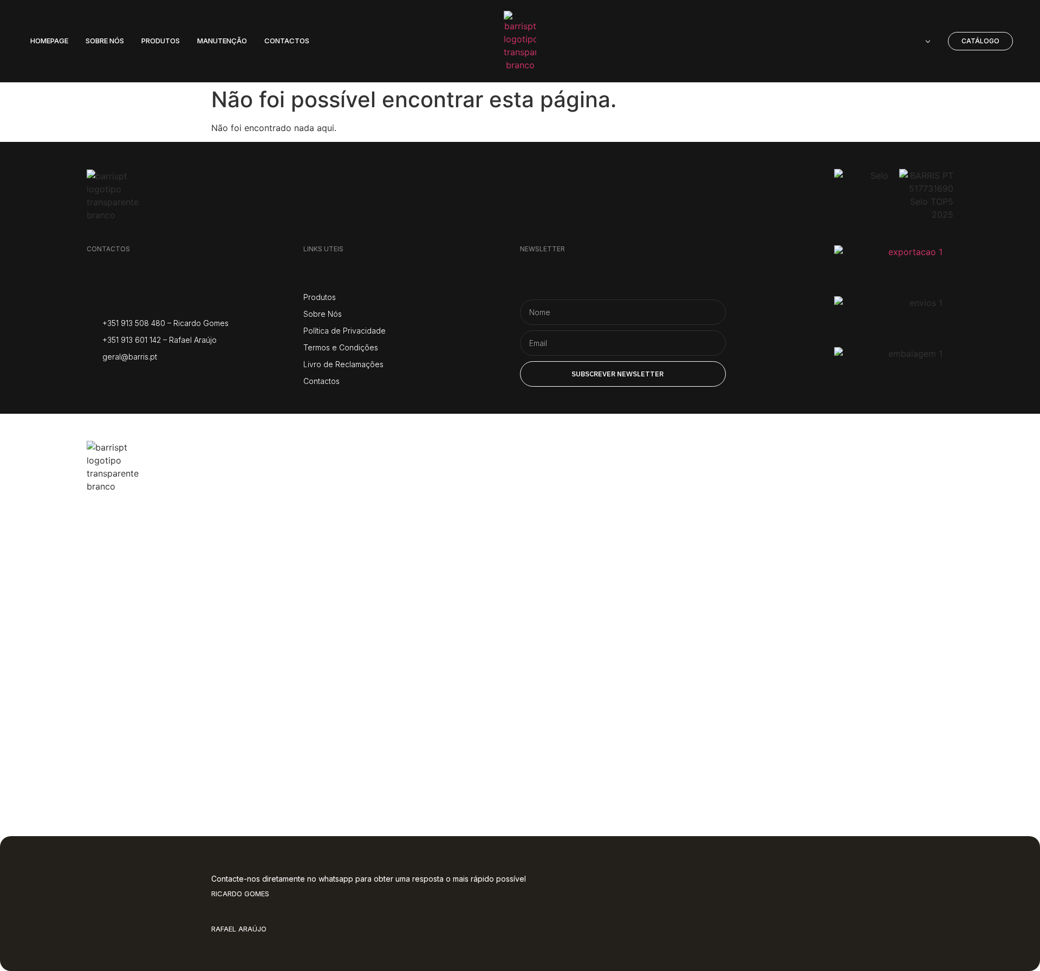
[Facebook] (120, 380)
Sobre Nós (146, 576)
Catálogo (139, 662)
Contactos (146, 749)
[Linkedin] (174, 380)
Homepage (150, 532)
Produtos (141, 619)
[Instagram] (93, 380)
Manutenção (160, 706)
